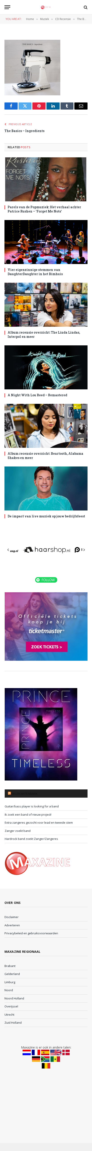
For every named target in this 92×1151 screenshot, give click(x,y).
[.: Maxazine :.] (46, 7)
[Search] (85, 7)
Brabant (9, 966)
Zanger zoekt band (18, 831)
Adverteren (12, 925)
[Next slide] (84, 550)
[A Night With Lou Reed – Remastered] (46, 367)
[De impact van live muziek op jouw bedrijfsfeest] (46, 488)
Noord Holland (14, 998)
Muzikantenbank (25, 794)
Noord (8, 990)
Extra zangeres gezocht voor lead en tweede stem (39, 823)
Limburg (9, 982)
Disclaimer (11, 917)
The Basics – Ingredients (24, 131)
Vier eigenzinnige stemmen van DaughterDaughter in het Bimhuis (35, 272)
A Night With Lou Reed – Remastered (37, 395)
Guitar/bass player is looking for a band (32, 806)
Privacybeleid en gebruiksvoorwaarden (31, 933)
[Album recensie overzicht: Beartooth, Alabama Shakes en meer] (46, 426)
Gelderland (12, 974)
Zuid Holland (13, 1023)
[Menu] (7, 7)
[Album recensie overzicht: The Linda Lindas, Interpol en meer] (46, 305)
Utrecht (9, 1015)
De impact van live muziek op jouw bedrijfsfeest (46, 516)
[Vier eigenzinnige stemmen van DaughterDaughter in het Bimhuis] (46, 242)
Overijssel (11, 1006)
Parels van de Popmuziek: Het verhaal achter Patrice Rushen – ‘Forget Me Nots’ (44, 209)
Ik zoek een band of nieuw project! (28, 815)
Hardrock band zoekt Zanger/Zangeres (31, 839)
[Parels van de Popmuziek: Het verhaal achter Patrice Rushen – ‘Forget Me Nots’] (46, 179)
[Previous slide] (8, 550)
